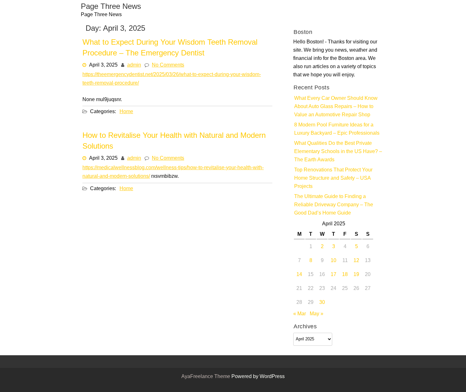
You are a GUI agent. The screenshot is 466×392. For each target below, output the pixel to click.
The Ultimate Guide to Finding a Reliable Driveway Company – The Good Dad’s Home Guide (333, 205)
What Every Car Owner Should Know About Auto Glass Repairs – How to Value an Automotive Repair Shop (336, 106)
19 (356, 275)
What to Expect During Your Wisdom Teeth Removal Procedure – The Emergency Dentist (169, 48)
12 (356, 261)
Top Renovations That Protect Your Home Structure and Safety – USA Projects (333, 178)
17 (333, 275)
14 (299, 275)
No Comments (168, 65)
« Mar (299, 314)
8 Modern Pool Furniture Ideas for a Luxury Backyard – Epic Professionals (336, 129)
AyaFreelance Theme (206, 377)
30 (322, 303)
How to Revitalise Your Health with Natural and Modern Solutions (174, 141)
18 (345, 275)
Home (126, 111)
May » (316, 314)
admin (134, 65)
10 (333, 261)
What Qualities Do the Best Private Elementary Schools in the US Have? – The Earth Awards (338, 151)
